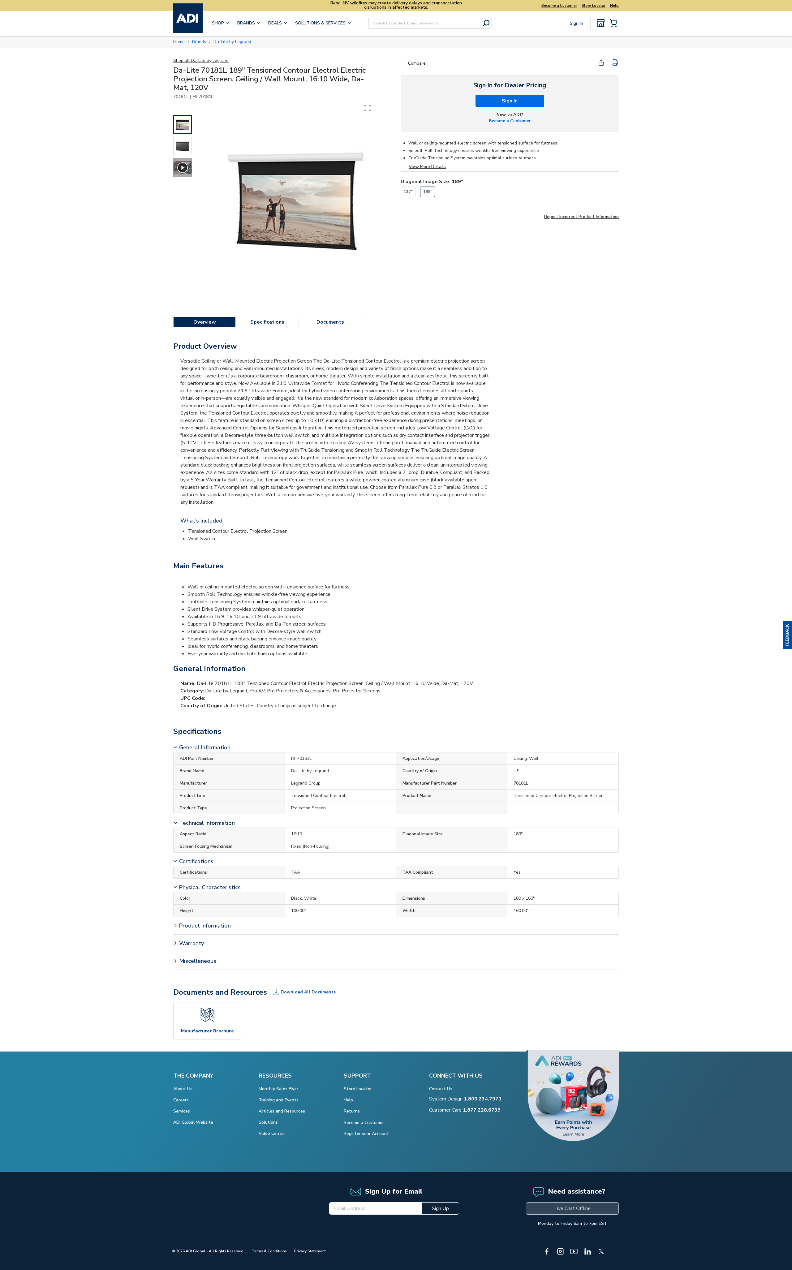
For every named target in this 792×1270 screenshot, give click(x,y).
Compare (417, 63)
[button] (787, 635)
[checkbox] (403, 63)
